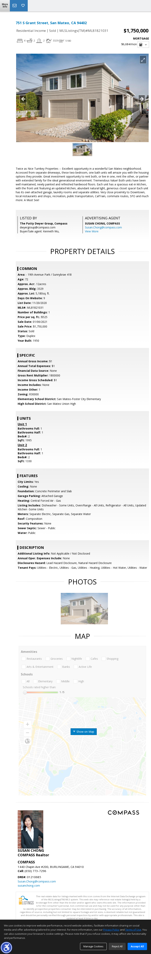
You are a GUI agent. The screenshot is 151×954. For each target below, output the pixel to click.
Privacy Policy (111, 929)
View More (92, 231)
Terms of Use (133, 929)
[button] (6, 947)
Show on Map (85, 731)
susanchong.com (29, 885)
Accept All (137, 946)
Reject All (117, 946)
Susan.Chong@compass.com (103, 227)
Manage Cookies (93, 946)
